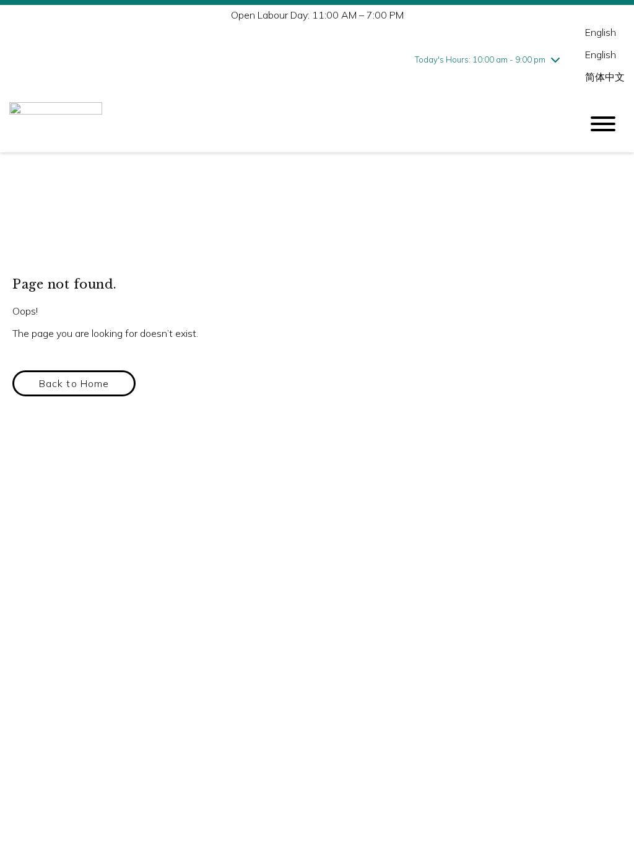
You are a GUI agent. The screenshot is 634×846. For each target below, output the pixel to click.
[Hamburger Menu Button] (603, 124)
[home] (286, 124)
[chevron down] (555, 59)
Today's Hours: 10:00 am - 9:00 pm (480, 59)
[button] (74, 383)
